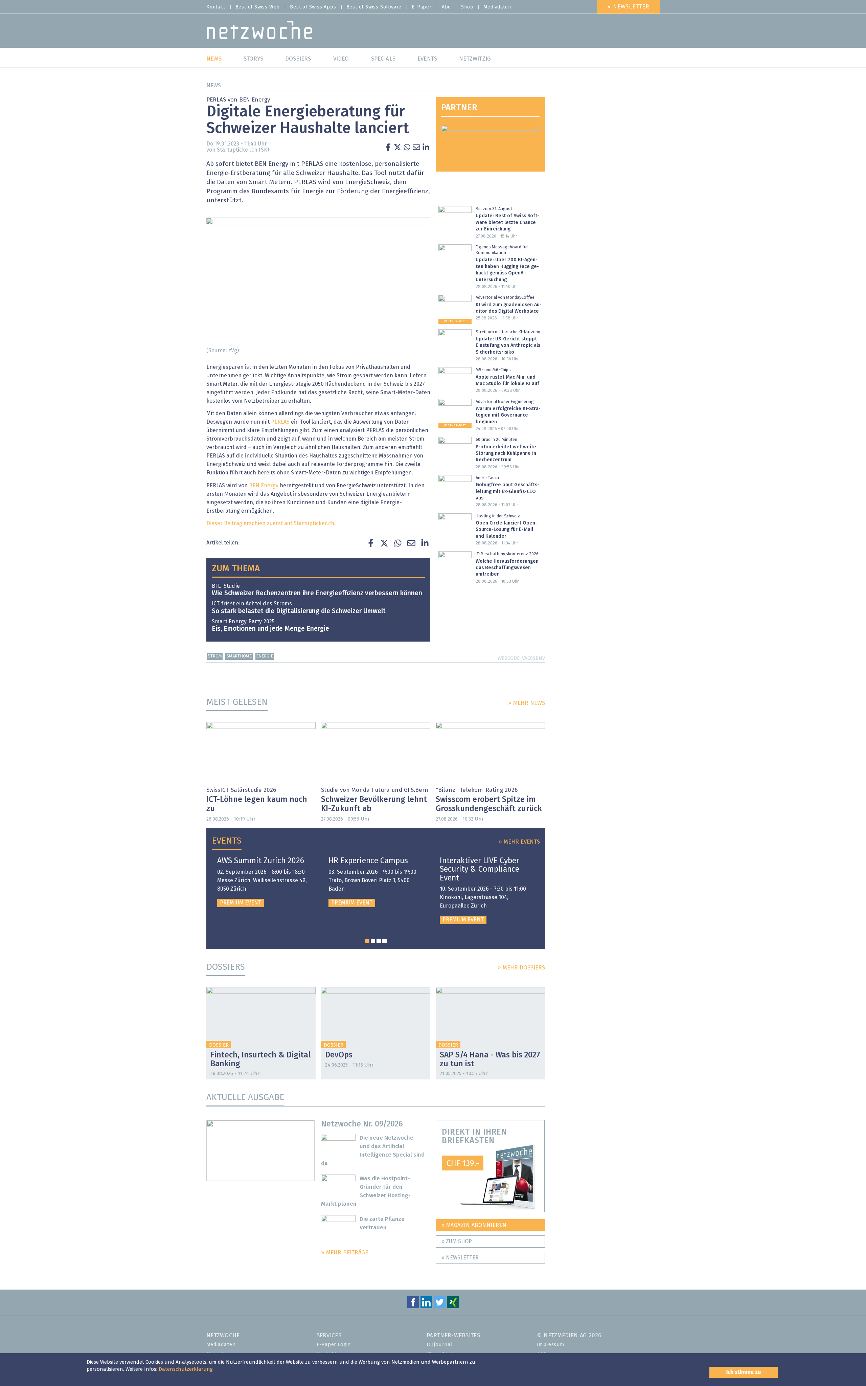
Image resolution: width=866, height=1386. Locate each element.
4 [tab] (384, 941)
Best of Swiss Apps (313, 7)
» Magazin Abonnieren (474, 1225)
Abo (446, 7)
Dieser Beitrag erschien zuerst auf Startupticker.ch (270, 523)
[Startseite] (259, 31)
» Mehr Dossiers (521, 968)
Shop (467, 7)
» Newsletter (628, 7)
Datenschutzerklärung (186, 1369)
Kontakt (215, 7)
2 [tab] (373, 941)
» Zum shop (456, 1241)
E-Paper (422, 7)
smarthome (239, 656)
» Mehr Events (519, 842)
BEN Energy (263, 485)
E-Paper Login (334, 1344)
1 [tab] (367, 941)
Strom (215, 656)
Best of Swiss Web (257, 7)
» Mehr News (526, 703)
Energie (264, 656)
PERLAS (280, 422)
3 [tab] (379, 941)
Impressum (551, 1344)
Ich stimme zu (743, 1372)
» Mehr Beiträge (344, 1253)
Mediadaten (497, 7)
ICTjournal (440, 1344)
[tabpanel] (264, 882)
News (213, 85)
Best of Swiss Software (374, 7)
